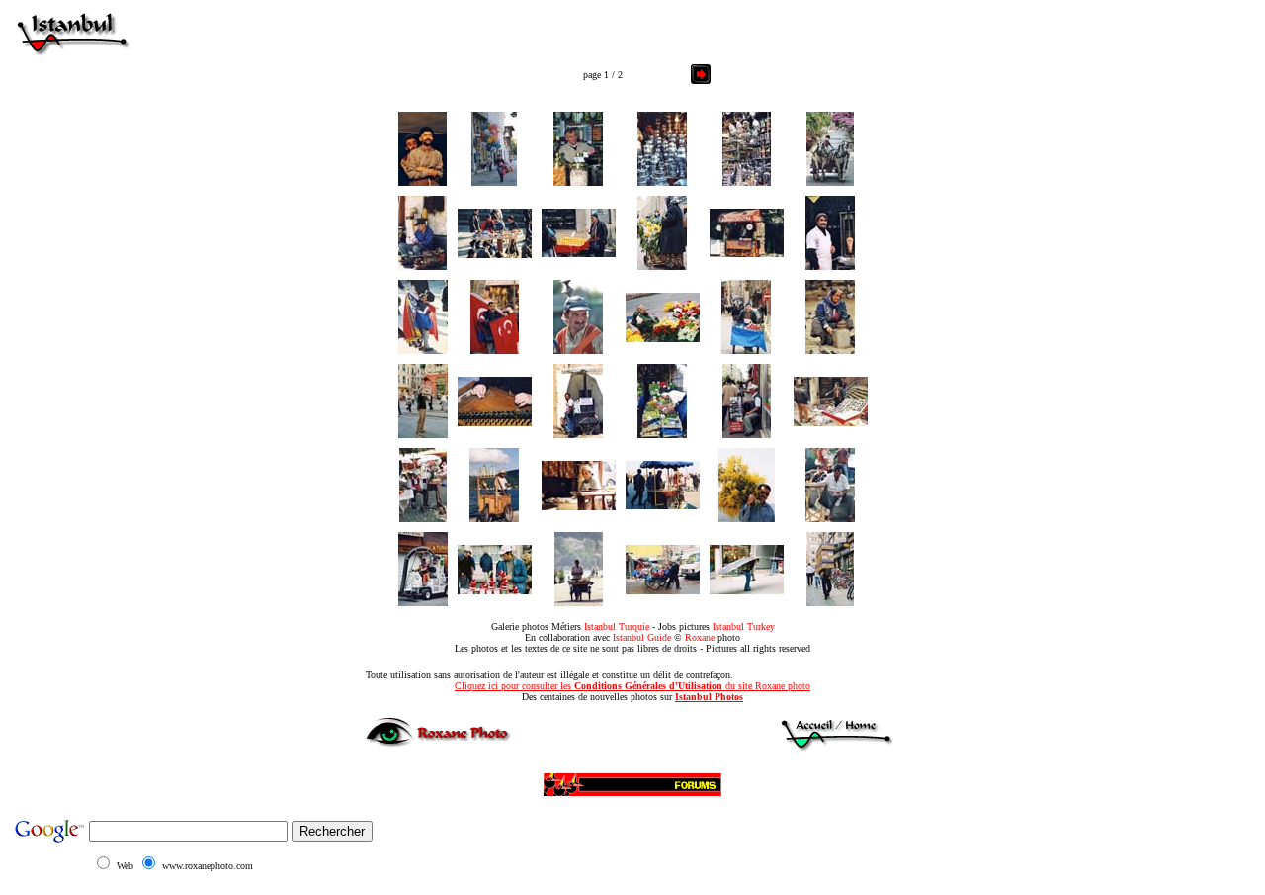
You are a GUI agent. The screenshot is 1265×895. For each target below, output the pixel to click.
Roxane (700, 637)
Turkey (761, 626)
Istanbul (600, 626)
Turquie (634, 626)
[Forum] (632, 781)
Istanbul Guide (642, 637)
